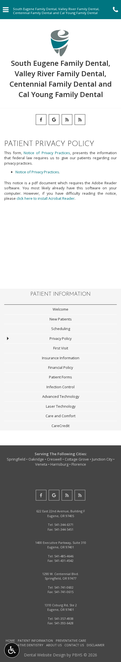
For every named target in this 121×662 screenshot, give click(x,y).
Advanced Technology (60, 396)
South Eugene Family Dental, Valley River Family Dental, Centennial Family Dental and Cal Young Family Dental (60, 78)
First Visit (60, 348)
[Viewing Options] (11, 650)
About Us (54, 645)
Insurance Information (60, 357)
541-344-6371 (63, 524)
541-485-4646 (63, 556)
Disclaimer (95, 645)
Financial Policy (60, 367)
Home (10, 640)
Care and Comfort (60, 415)
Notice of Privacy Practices (47, 152)
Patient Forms (60, 377)
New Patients (61, 319)
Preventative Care (71, 640)
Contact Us (74, 645)
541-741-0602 (63, 587)
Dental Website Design (45, 654)
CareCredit (60, 425)
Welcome (60, 309)
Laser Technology (60, 406)
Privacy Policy (60, 338)
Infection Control (60, 386)
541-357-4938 (63, 618)
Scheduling (60, 328)
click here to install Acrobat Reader (46, 198)
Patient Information (60, 294)
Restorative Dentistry (24, 645)
